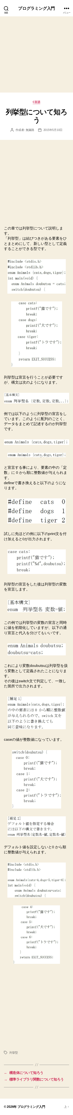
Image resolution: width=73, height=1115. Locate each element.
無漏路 (30, 130)
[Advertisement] (36, 54)
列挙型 (13, 1052)
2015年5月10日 (52, 130)
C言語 (36, 101)
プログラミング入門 (36, 8)
